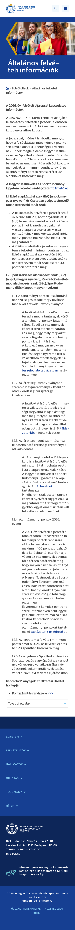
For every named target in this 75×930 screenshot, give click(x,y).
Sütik (36, 913)
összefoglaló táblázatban (40, 370)
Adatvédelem (54, 909)
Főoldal (15, 909)
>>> (50, 693)
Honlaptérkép (32, 909)
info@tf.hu (13, 853)
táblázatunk (44, 486)
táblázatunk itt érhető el (48, 631)
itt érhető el (59, 188)
